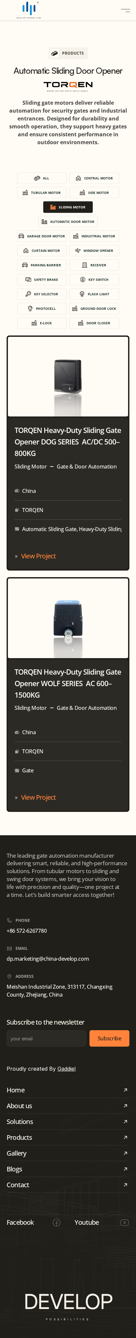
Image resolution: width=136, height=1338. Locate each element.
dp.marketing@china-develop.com (48, 958)
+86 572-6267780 (27, 930)
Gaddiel (66, 1068)
